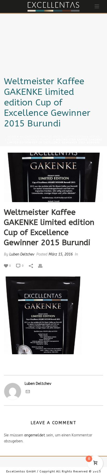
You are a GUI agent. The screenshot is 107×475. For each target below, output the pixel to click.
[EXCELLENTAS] (53, 6)
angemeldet (34, 435)
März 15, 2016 (61, 254)
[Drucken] (43, 265)
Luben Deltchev (21, 254)
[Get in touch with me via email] (28, 392)
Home (11, 136)
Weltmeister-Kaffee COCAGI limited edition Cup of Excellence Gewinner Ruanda (52, 138)
